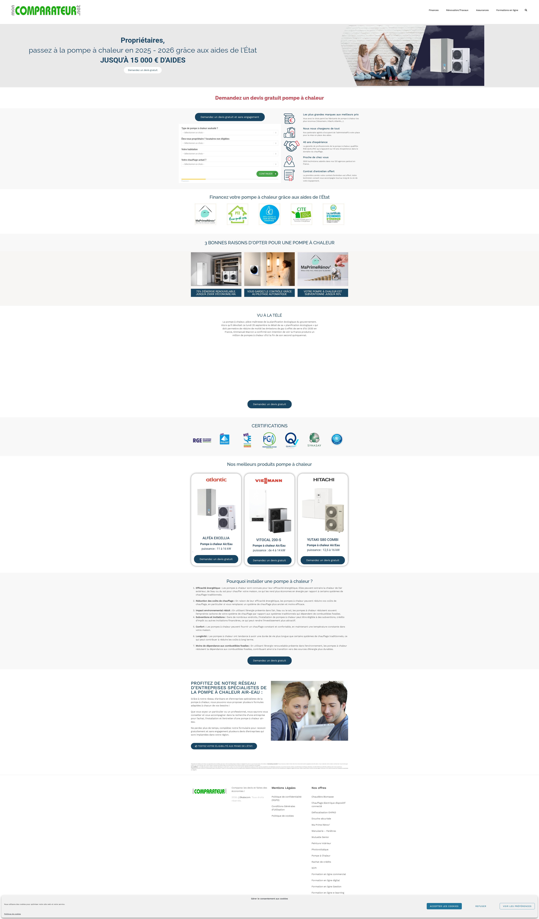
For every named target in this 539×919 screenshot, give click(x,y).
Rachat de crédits (321, 861)
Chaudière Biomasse (323, 796)
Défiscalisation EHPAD (324, 812)
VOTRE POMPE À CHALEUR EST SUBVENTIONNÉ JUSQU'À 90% (323, 293)
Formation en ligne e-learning (328, 892)
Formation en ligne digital (326, 880)
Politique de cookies (12, 914)
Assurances (482, 10)
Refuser (480, 906)
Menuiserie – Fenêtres (324, 831)
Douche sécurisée (321, 818)
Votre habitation (189, 149)
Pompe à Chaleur (321, 855)
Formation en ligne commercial (329, 874)
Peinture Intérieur (321, 843)
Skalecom (245, 797)
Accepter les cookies (444, 906)
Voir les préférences (517, 906)
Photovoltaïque (320, 849)
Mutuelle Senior (320, 837)
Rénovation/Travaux (457, 10)
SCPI (314, 868)
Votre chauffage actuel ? (193, 160)
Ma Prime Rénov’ (321, 824)
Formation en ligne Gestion (326, 886)
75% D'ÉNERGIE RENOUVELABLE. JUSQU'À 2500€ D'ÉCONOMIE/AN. (216, 293)
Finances (433, 10)
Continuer (266, 173)
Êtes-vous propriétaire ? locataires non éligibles (205, 138)
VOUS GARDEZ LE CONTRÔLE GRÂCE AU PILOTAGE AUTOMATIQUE (269, 293)
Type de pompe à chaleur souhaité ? (199, 128)
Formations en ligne (507, 10)
